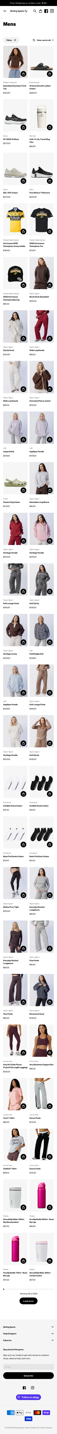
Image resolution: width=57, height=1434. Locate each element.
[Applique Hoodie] (41, 427)
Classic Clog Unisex (11, 502)
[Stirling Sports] (18, 11)
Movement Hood (36, 1014)
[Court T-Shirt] (15, 1094)
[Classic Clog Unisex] (15, 478)
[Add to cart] (23, 74)
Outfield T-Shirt (9, 1168)
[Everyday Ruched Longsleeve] (41, 883)
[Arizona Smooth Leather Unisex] (41, 62)
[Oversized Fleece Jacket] (41, 377)
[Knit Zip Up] (41, 579)
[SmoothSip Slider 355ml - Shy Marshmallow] (15, 1195)
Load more (28, 1301)
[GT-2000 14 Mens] (15, 115)
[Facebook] (46, 11)
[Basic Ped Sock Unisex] (41, 832)
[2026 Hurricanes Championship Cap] (15, 273)
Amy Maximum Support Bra (41, 1064)
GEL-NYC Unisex (10, 192)
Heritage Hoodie (10, 552)
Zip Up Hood (8, 350)
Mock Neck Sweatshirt (39, 296)
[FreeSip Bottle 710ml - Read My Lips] (15, 1249)
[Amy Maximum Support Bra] (41, 1041)
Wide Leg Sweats (36, 350)
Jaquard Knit (8, 451)
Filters (9, 40)
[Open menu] (4, 11)
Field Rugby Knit (36, 654)
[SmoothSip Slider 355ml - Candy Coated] (41, 1249)
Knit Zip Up (34, 603)
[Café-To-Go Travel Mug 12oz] (41, 115)
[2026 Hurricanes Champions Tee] (41, 219)
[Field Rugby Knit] (41, 630)
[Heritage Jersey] (15, 630)
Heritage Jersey (10, 654)
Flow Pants (34, 960)
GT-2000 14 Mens (11, 139)
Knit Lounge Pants (11, 603)
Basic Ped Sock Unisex (39, 856)
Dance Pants (35, 1118)
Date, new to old (44, 40)
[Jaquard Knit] (15, 427)
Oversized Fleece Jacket (40, 401)
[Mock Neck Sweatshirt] (41, 273)
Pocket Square (46, 1427)
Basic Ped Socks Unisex (13, 856)
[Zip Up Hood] (15, 326)
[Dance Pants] (41, 1094)
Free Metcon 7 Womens (39, 192)
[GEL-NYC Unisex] (15, 169)
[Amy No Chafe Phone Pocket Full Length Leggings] (15, 1041)
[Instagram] (52, 11)
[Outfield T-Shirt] (15, 1145)
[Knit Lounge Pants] (15, 579)
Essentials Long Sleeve (39, 502)
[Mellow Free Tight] (15, 883)
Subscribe (28, 1375)
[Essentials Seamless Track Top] (15, 62)
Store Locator (28, 3)
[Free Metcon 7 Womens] (41, 169)
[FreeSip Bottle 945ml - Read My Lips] (41, 1195)
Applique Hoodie (36, 451)
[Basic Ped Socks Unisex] (15, 832)
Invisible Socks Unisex (12, 805)
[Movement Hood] (41, 990)
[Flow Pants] (41, 936)
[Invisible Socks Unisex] (15, 782)
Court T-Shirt (8, 1118)
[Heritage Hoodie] (15, 529)
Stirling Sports (18, 1427)
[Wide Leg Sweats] (41, 326)
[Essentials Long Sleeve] (41, 478)
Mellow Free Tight (11, 907)
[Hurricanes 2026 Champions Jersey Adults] (15, 219)
